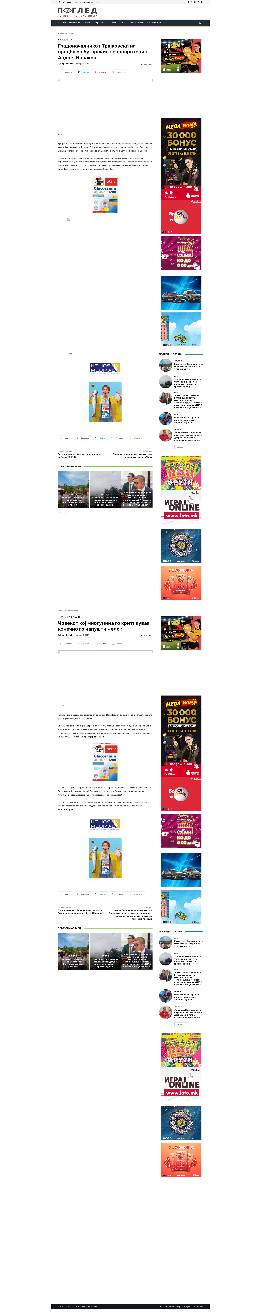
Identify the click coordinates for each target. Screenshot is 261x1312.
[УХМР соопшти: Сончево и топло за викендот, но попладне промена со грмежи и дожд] (105, 489)
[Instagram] (191, 2)
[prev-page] (59, 512)
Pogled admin (66, 64)
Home (60, 33)
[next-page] (64, 512)
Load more (180, 447)
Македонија (69, 33)
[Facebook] (188, 2)
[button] (200, 23)
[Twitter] (195, 2)
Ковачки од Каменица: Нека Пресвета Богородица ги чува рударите (73, 501)
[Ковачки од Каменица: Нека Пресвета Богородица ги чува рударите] (73, 489)
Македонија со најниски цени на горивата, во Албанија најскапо (186, 420)
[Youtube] (201, 2)
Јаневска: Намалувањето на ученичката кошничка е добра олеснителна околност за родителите (188, 436)
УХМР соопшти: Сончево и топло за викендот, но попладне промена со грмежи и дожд (105, 501)
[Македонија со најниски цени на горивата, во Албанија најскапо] (165, 418)
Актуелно (73, 494)
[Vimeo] (198, 2)
